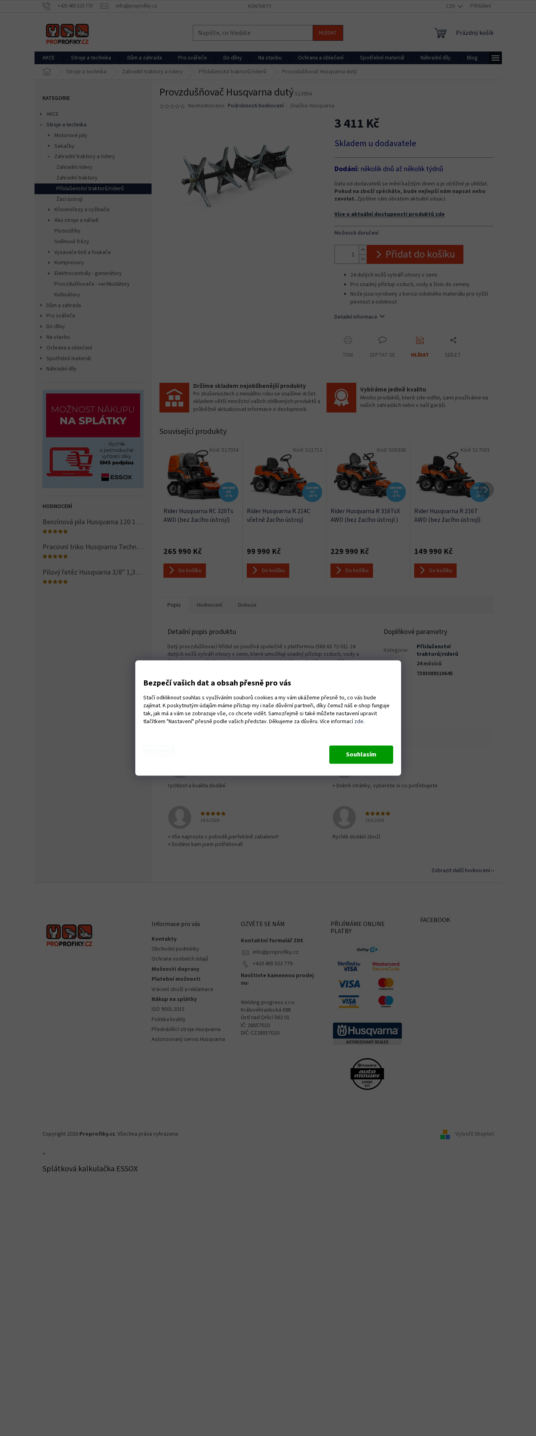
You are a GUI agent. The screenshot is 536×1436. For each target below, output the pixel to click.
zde (358, 722)
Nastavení (158, 751)
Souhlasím (361, 754)
